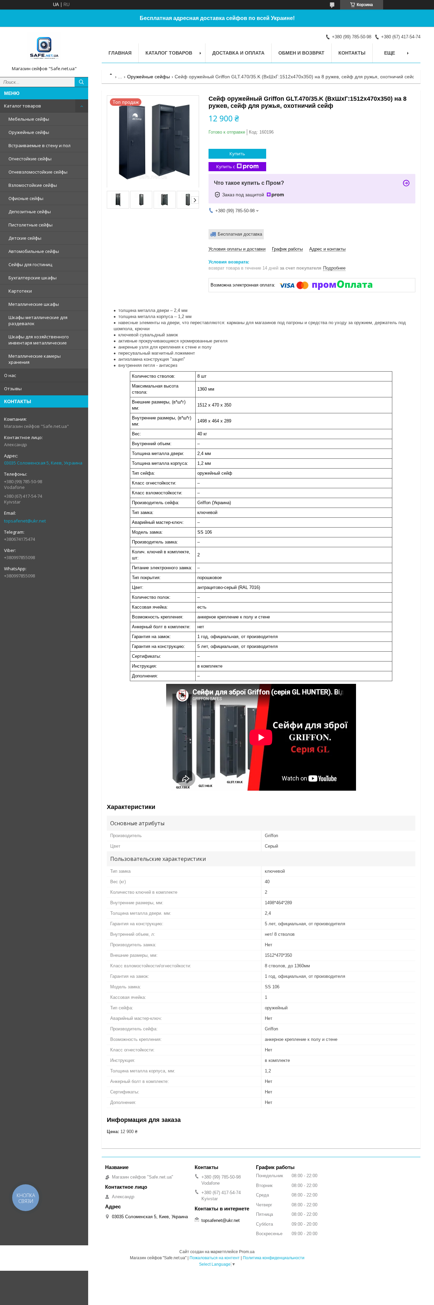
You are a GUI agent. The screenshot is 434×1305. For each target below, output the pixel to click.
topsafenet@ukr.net (25, 521)
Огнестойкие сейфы (30, 159)
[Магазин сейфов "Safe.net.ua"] (44, 49)
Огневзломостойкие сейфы (37, 172)
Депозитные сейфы (29, 212)
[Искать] (81, 82)
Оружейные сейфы (28, 132)
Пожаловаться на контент (215, 1257)
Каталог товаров (22, 106)
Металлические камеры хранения (34, 359)
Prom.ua (247, 1251)
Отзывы (13, 388)
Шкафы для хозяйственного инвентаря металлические (38, 340)
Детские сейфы (24, 238)
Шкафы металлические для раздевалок (37, 320)
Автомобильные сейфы (33, 251)
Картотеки (20, 291)
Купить (237, 154)
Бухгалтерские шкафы (32, 278)
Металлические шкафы (33, 304)
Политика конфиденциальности (273, 1257)
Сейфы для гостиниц (30, 264)
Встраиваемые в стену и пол (39, 145)
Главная (120, 53)
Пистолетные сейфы (30, 225)
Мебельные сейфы (28, 119)
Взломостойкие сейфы (32, 185)
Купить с (225, 166)
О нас (10, 375)
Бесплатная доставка (240, 234)
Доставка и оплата (238, 53)
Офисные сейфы (25, 198)
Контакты (352, 53)
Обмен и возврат (301, 53)
